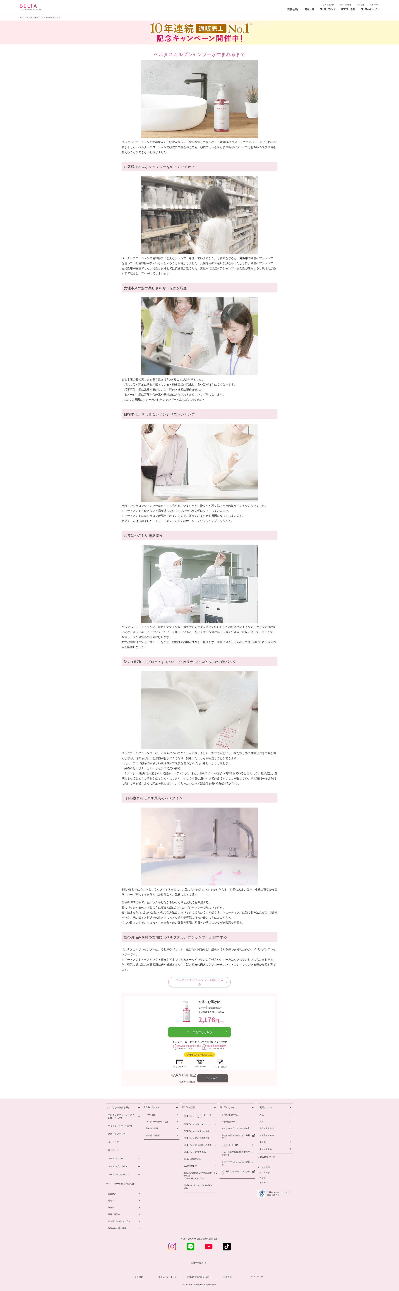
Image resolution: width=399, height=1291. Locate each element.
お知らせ (360, 4)
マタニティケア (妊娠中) (120, 1125)
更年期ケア (113, 1150)
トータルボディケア (118, 1166)
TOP (22, 17)
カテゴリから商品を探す (118, 1107)
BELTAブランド (151, 1107)
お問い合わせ (345, 4)
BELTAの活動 (188, 1107)
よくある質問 (328, 4)
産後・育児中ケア (116, 1134)
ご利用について (265, 1107)
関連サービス (197, 1262)
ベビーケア (113, 1142)
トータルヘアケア (116, 1158)
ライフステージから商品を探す (120, 1185)
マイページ (374, 4)
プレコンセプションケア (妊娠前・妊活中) (121, 1116)
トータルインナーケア (119, 1174)
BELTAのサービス (228, 1107)
